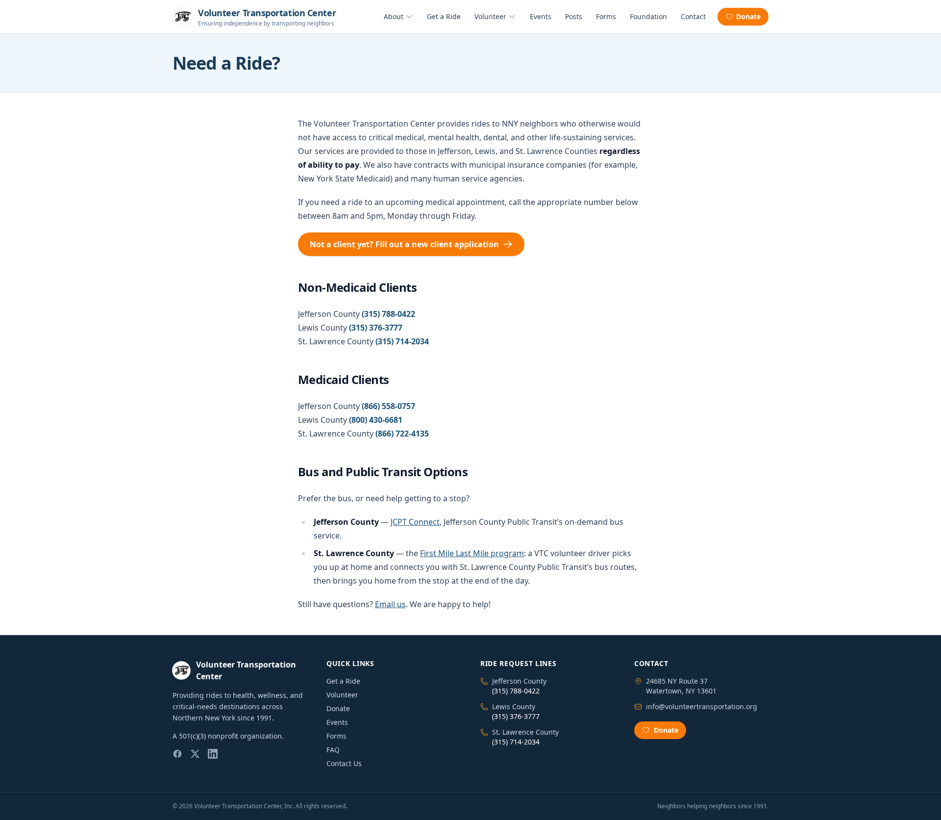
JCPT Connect (415, 521)
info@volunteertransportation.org (701, 706)
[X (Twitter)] (195, 754)
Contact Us (344, 763)
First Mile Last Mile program (472, 553)
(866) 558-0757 (388, 406)
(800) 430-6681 (375, 419)
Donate (748, 16)
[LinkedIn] (213, 754)
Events (540, 16)
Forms (606, 16)
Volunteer (490, 16)
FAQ (333, 749)
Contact (693, 16)
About (393, 16)
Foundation (648, 16)
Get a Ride (444, 16)
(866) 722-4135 (402, 433)
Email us (390, 604)
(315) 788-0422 (388, 313)
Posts (573, 16)
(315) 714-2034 (402, 341)
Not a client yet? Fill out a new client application (404, 244)
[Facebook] (177, 754)
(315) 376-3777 (375, 327)
